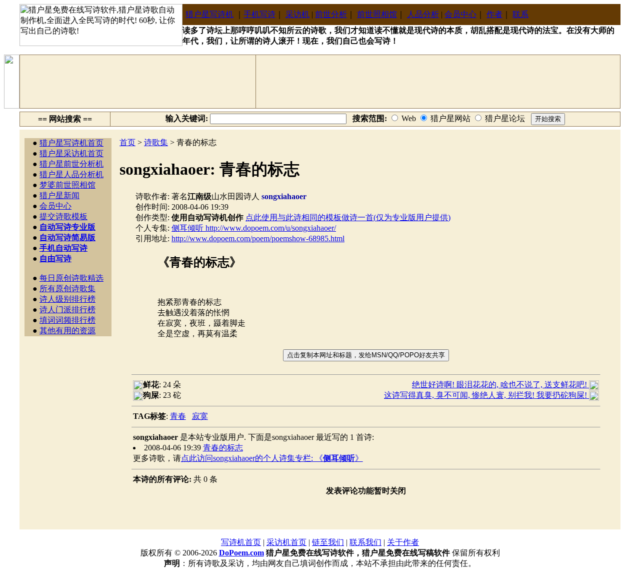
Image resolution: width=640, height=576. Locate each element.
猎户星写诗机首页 (72, 143)
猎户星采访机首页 (72, 153)
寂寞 (200, 416)
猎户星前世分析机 (72, 164)
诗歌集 (156, 142)
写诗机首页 (241, 542)
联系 (520, 14)
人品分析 (423, 14)
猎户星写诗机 (210, 14)
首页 (128, 142)
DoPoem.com (241, 552)
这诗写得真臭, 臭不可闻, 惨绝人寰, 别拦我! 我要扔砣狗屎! (486, 395)
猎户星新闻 (60, 195)
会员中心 (460, 14)
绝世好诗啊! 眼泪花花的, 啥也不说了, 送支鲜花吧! (500, 384)
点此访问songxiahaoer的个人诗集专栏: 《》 (272, 458)
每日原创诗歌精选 (72, 278)
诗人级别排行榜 (68, 299)
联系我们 (366, 542)
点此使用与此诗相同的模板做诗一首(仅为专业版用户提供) (348, 217)
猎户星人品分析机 (72, 174)
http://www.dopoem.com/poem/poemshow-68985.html (258, 238)
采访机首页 (286, 542)
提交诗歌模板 (64, 216)
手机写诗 (260, 14)
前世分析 (331, 14)
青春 (178, 416)
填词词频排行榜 (68, 320)
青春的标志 (223, 447)
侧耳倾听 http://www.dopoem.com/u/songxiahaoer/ (254, 228)
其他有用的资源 (68, 330)
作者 (494, 14)
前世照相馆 (377, 14)
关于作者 (403, 542)
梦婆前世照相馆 (68, 185)
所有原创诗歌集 (68, 288)
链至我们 (328, 542)
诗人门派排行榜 (68, 309)
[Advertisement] (138, 81)
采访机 (298, 14)
